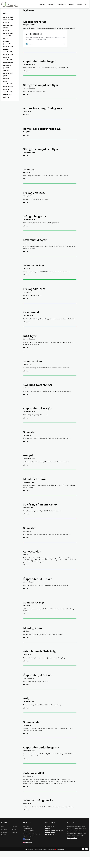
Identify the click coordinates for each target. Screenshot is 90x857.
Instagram (28, 842)
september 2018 (8, 62)
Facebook (28, 839)
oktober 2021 (7, 36)
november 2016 (8, 86)
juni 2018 (6, 68)
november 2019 (8, 54)
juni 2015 (6, 97)
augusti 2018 (7, 65)
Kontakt (79, 4)
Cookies (14, 832)
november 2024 (8, 17)
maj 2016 (6, 89)
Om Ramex (60, 4)
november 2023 (8, 20)
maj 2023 (6, 22)
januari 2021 (7, 44)
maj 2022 (6, 30)
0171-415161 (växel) (34, 834)
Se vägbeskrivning (72, 838)
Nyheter (71, 4)
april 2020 (6, 49)
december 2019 (7, 52)
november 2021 (8, 33)
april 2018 (6, 70)
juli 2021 (5, 38)
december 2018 (7, 60)
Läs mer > (26, 71)
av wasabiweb (60, 849)
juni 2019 (6, 57)
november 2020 (8, 46)
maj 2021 (6, 41)
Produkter (42, 4)
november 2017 (8, 73)
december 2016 (7, 84)
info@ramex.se (32, 836)
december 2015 (7, 92)
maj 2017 (6, 81)
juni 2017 (6, 78)
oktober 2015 (7, 94)
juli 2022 (5, 28)
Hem (2, 827)
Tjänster (50, 4)
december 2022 (7, 25)
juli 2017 (5, 76)
